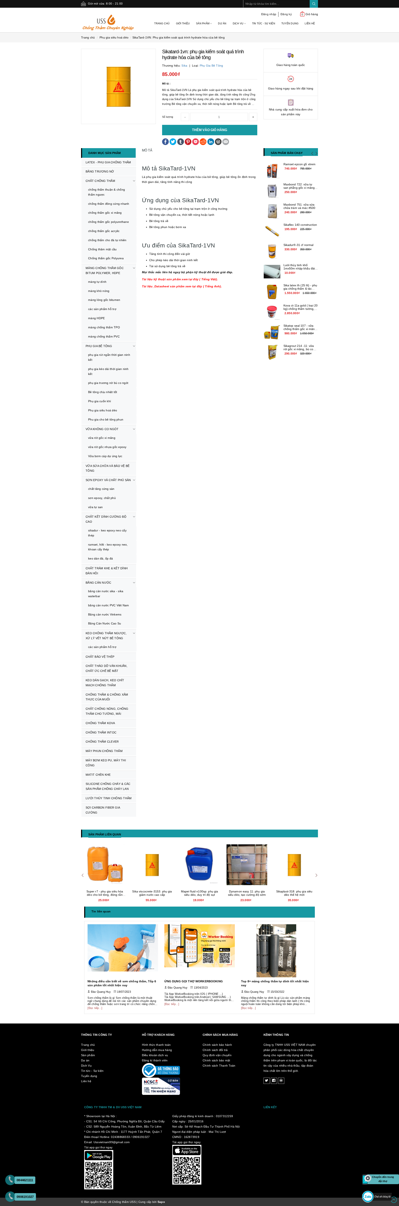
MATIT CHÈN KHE (98, 774)
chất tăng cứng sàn (101, 488)
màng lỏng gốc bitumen (104, 300)
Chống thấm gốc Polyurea (106, 258)
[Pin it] (188, 141)
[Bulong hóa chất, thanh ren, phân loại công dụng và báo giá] (276, 950)
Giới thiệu (183, 23)
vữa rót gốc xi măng (101, 437)
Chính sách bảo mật (216, 1060)
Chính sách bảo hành (217, 1044)
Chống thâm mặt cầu (102, 249)
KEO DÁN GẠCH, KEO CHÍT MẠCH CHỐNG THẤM (105, 683)
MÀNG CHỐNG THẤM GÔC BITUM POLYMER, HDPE (105, 270)
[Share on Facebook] (165, 141)
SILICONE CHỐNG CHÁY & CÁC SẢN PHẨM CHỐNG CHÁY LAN (108, 786)
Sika (184, 65)
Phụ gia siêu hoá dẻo (102, 410)
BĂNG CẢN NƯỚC (98, 582)
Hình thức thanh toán (156, 1044)
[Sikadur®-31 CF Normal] (272, 251)
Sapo (161, 1202)
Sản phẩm (203, 23)
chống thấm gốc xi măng (105, 212)
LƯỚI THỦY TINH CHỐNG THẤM (109, 798)
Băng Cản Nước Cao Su (104, 623)
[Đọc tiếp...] (95, 1004)
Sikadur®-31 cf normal (298, 245)
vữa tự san (95, 507)
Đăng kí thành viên (155, 1060)
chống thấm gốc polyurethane (108, 221)
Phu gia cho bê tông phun (105, 419)
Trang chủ (162, 23)
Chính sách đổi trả (215, 1050)
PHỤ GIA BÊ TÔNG (99, 346)
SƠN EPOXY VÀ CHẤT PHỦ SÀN (108, 480)
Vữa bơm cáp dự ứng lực (105, 456)
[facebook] (274, 1081)
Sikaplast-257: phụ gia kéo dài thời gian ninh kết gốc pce (294, 893)
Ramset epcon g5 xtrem (299, 164)
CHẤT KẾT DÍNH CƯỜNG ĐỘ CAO (106, 519)
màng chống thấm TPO (104, 327)
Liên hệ (310, 23)
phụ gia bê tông (211, 65)
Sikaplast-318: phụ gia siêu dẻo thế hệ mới (247, 893)
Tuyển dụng (290, 23)
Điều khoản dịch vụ (155, 1055)
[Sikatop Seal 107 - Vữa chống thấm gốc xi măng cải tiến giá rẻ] (272, 332)
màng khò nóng (98, 291)
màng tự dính (97, 281)
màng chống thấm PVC (104, 336)
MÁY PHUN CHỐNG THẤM (104, 751)
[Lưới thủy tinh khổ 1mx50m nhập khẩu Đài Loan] (272, 271)
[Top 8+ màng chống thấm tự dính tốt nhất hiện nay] (199, 950)
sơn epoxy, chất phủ (102, 498)
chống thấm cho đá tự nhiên (107, 240)
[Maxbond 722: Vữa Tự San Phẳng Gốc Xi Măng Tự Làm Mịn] (272, 191)
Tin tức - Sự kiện (263, 23)
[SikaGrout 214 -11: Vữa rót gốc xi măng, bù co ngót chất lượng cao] (272, 352)
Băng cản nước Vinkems (104, 614)
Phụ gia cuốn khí (99, 401)
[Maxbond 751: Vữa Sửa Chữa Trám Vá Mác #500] (272, 211)
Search (314, 4)
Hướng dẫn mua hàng (157, 1050)
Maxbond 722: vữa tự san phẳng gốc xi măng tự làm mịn (299, 188)
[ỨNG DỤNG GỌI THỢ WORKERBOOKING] (123, 950)
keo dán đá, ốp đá (100, 558)
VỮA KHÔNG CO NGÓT (102, 429)
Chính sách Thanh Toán (219, 1065)
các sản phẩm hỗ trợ (102, 309)
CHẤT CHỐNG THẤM (100, 180)
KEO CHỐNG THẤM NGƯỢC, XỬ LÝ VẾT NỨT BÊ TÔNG (106, 636)
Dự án (222, 23)
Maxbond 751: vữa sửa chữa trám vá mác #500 (299, 206)
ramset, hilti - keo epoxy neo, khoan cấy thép (108, 547)
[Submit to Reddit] (203, 141)
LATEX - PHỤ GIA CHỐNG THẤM (108, 162)
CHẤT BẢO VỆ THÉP (100, 656)
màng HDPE (96, 318)
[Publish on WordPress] (218, 141)
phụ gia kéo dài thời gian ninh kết (108, 371)
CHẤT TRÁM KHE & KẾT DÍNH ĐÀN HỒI (107, 571)
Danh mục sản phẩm (104, 153)
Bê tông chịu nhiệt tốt (102, 392)
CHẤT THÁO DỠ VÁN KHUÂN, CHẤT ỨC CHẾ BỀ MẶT (106, 668)
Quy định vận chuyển (217, 1055)
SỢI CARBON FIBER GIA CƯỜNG (103, 810)
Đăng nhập (268, 14)
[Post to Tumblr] (180, 141)
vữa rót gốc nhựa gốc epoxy (107, 447)
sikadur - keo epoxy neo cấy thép (107, 533)
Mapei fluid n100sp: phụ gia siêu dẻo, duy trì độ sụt (152, 893)
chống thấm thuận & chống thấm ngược (106, 192)
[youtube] (281, 1081)
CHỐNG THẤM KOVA (100, 723)
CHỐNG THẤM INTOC (101, 732)
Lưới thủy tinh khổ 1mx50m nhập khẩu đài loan (299, 268)
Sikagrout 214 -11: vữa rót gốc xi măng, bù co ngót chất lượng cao (298, 349)
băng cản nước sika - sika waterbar (105, 593)
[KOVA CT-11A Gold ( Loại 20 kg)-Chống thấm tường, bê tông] (272, 312)
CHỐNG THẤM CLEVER (102, 741)
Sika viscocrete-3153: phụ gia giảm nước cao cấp (104, 893)
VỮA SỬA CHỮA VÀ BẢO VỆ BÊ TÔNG (107, 468)
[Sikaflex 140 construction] (272, 231)
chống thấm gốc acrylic (104, 231)
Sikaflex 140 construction (300, 224)
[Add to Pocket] (195, 141)
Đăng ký (286, 14)
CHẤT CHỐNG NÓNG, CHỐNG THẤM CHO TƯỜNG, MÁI (107, 711)
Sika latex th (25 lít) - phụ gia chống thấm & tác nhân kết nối (300, 289)
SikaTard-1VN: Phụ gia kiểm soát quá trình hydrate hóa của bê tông (178, 37)
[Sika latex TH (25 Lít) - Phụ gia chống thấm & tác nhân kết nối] (272, 292)
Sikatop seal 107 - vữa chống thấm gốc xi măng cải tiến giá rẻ (299, 329)
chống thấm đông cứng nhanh (108, 203)
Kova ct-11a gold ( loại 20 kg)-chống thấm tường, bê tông (300, 309)
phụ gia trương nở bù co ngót (108, 383)
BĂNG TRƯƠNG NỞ (100, 171)
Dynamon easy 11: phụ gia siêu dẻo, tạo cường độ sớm (200, 893)
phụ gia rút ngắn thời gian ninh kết (109, 357)
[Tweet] (173, 141)
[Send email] (225, 141)
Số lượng (167, 116)
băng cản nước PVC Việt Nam (108, 605)
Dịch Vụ (238, 23)
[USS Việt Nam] (108, 20)
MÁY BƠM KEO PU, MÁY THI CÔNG (106, 763)
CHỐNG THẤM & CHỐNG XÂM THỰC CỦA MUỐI (107, 697)
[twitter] (267, 1081)
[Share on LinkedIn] (210, 141)
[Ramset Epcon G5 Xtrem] (272, 171)
